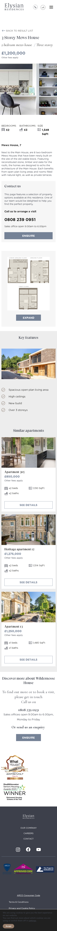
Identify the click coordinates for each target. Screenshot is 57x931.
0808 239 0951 (35, 7)
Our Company (28, 828)
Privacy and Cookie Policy (22, 908)
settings (32, 920)
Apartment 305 (14, 472)
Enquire (28, 235)
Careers (28, 833)
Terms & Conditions (18, 902)
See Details (28, 504)
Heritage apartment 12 (19, 549)
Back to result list (19, 30)
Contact (28, 839)
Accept (8, 926)
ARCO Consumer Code (28, 895)
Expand (28, 317)
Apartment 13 (13, 626)
